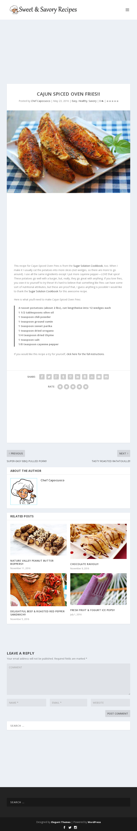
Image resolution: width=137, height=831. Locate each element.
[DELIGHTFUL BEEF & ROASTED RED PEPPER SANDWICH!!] (38, 589)
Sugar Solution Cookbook (88, 265)
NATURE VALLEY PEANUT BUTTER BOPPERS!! (32, 562)
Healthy (82, 101)
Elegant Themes (60, 822)
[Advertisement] (68, 52)
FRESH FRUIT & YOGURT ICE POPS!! (92, 610)
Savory (93, 101)
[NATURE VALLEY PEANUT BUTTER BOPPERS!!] (38, 540)
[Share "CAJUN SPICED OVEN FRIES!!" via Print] (106, 376)
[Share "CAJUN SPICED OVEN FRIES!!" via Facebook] (41, 376)
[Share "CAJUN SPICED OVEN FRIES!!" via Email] (99, 376)
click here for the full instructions (85, 354)
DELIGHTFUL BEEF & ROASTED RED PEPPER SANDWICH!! (37, 613)
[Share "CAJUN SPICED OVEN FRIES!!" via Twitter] (49, 376)
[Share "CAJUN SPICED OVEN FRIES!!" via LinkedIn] (77, 376)
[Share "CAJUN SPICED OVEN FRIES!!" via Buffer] (84, 376)
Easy (74, 101)
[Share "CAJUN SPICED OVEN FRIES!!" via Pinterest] (70, 376)
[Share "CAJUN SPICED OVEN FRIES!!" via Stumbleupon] (91, 376)
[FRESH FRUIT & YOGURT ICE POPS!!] (98, 589)
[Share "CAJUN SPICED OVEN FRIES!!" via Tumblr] (63, 376)
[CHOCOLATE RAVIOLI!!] (98, 541)
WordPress (94, 822)
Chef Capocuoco (40, 101)
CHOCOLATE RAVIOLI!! (84, 564)
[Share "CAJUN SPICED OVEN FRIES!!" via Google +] (56, 376)
